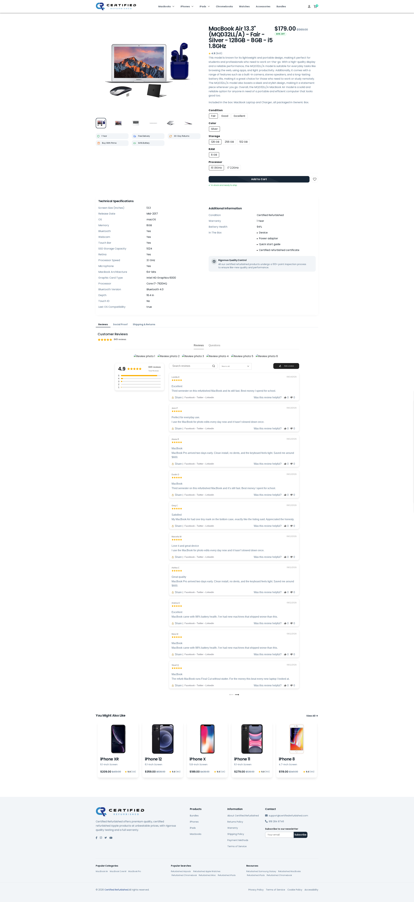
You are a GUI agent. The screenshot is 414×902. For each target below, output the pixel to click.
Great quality (179, 577)
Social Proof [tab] (120, 324)
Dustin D (175, 474)
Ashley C (176, 568)
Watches (244, 6)
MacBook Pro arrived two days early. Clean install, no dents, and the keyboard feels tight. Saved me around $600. (233, 455)
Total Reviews (153, 371)
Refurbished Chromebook (184, 875)
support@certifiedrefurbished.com (288, 815)
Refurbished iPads (227, 875)
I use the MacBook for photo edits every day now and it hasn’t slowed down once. (218, 422)
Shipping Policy (235, 834)
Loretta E (176, 377)
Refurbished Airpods (181, 871)
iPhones (185, 6)
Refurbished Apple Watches (206, 871)
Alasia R (175, 439)
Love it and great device (185, 545)
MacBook (177, 448)
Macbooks (195, 834)
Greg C (175, 505)
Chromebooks (224, 6)
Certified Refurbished (116, 889)
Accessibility (311, 889)
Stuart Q (175, 665)
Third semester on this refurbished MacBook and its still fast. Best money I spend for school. (224, 390)
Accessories (263, 6)
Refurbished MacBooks (289, 871)
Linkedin (209, 397)
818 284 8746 (276, 821)
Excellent (177, 386)
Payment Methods (237, 840)
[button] (207, 339)
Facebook (190, 397)
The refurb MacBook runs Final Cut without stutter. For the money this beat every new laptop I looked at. (230, 678)
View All (311, 715)
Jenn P (175, 408)
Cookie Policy (294, 889)
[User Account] (309, 6)
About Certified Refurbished (243, 815)
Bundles (281, 6)
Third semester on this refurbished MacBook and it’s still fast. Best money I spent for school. (224, 488)
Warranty (232, 828)
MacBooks (164, 6)
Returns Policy (235, 821)
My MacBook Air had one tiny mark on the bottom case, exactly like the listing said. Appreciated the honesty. (233, 519)
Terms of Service (237, 846)
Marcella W (176, 537)
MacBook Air (102, 871)
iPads (203, 6)
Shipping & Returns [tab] (144, 324)
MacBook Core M (118, 871)
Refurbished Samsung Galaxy (261, 871)
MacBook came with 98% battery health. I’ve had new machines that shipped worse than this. (225, 616)
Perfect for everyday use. (186, 417)
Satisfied (177, 514)
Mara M (175, 634)
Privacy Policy (256, 889)
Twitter (200, 397)
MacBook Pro (134, 871)
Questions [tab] (214, 345)
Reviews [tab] (103, 324)
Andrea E (176, 603)
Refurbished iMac (207, 875)
